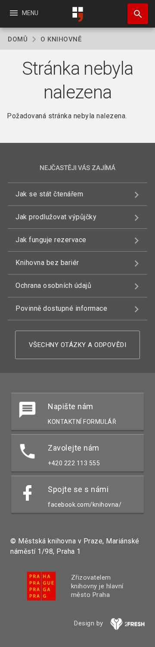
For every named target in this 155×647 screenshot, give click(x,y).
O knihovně (60, 39)
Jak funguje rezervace (51, 240)
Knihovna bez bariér (47, 263)
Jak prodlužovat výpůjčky (56, 217)
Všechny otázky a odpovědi (78, 345)
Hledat (135, 14)
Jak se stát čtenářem (49, 194)
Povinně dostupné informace (61, 308)
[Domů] (77, 14)
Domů (18, 39)
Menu (23, 13)
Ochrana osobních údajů (53, 285)
